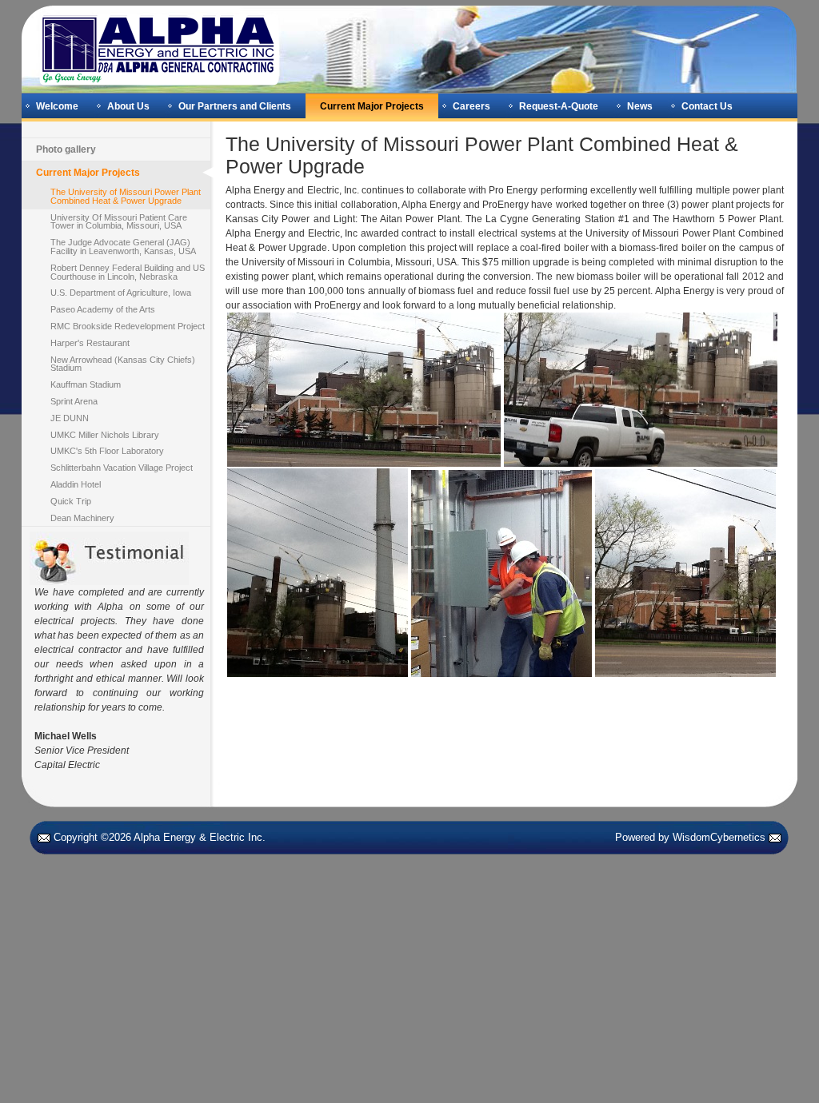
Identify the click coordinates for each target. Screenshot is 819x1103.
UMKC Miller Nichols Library (104, 435)
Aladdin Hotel (75, 484)
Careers (471, 106)
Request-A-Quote (558, 106)
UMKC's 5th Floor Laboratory (107, 451)
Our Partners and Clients (234, 106)
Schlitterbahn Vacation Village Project (121, 467)
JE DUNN (69, 418)
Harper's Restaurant (90, 343)
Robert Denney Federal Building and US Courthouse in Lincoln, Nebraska (127, 272)
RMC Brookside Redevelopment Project (127, 326)
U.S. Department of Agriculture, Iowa (120, 292)
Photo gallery (66, 149)
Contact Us (707, 106)
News (640, 106)
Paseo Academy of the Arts (102, 309)
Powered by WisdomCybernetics (690, 837)
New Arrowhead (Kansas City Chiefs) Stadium (122, 364)
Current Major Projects (372, 106)
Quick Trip (70, 501)
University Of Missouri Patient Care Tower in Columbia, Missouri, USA (118, 222)
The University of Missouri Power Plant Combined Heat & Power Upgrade (125, 196)
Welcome (57, 106)
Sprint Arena (74, 401)
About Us (128, 106)
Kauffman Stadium (85, 384)
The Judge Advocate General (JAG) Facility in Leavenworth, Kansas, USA (123, 246)
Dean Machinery (82, 518)
